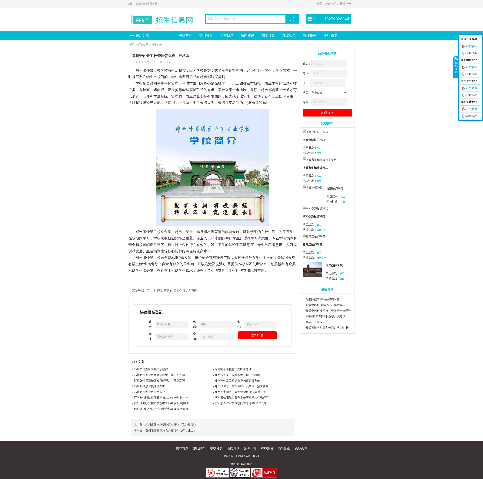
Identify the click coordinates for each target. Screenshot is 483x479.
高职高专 (330, 35)
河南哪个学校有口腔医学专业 (233, 369)
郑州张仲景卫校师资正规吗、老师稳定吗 (159, 380)
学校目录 (227, 35)
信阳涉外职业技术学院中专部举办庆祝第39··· (162, 408)
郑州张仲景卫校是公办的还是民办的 (237, 380)
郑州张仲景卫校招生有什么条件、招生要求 (241, 386)
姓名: (150, 324)
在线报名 (289, 35)
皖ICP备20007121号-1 (248, 455)
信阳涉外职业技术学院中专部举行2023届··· (242, 403)
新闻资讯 (247, 35)
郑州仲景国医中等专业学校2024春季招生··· (242, 391)
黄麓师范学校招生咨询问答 (322, 299)
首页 (131, 44)
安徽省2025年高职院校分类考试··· (326, 316)
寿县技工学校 (313, 321)
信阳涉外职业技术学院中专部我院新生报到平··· (163, 403)
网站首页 (185, 35)
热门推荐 (206, 35)
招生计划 (268, 35)
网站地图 (241, 460)
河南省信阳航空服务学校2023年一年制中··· (161, 397)
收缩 (456, 67)
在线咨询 (472, 46)
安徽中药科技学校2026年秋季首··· (326, 305)
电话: (195, 324)
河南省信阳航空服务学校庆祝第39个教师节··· (243, 397)
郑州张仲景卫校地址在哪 (149, 386)
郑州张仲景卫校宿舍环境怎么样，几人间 (159, 374)
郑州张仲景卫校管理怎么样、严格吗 (237, 374)
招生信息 (157, 44)
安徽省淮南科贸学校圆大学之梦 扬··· (328, 327)
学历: (195, 336)
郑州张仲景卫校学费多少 (149, 391)
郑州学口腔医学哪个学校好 (151, 369)
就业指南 (310, 35)
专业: (150, 336)
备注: (239, 324)
